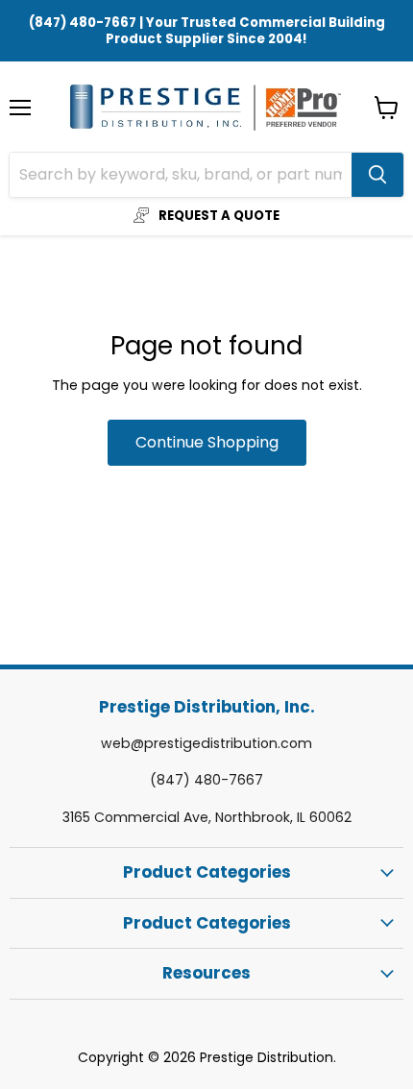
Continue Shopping (207, 442)
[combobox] (181, 175)
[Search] (377, 175)
